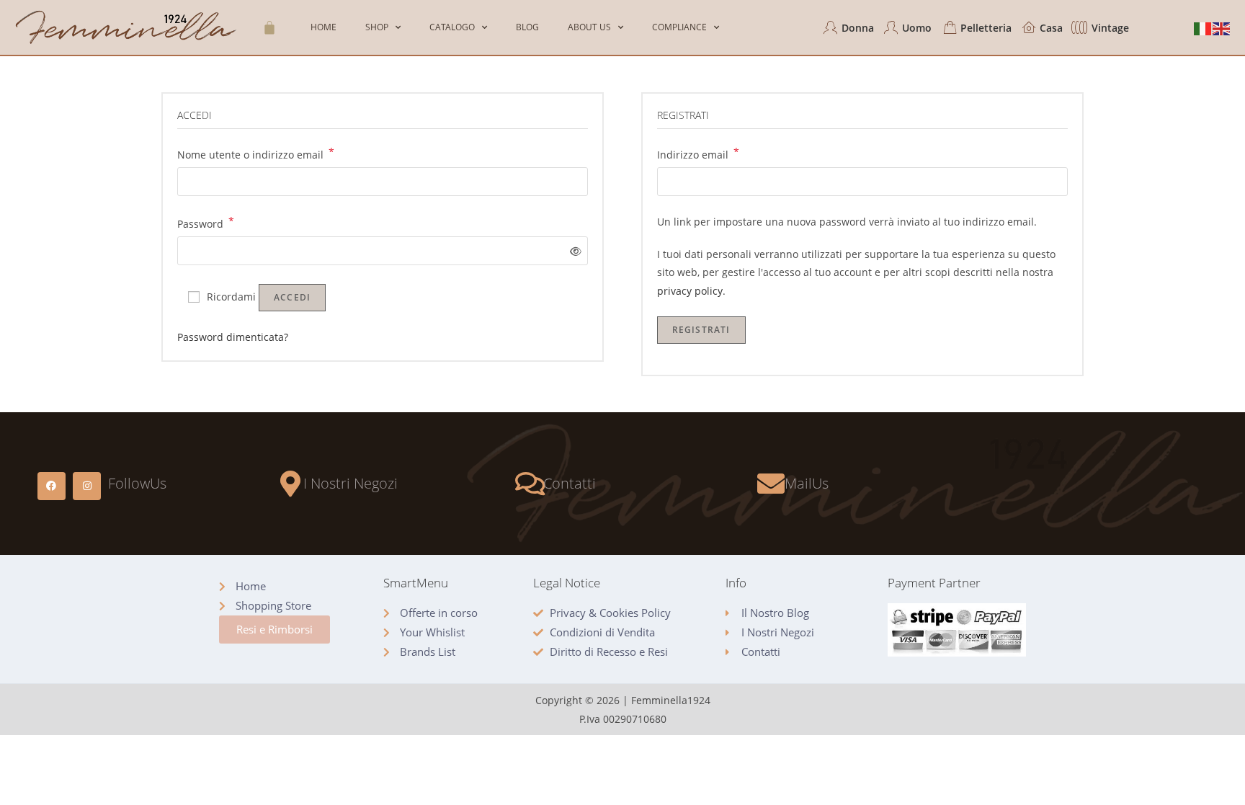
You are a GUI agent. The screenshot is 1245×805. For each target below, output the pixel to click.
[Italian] (1203, 28)
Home (323, 27)
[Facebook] (51, 486)
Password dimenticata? (232, 337)
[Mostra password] (572, 251)
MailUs (807, 483)
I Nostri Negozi (350, 483)
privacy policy (690, 291)
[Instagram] (87, 486)
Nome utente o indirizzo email (255, 153)
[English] (1222, 28)
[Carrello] (269, 27)
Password (205, 223)
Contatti (569, 483)
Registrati (701, 330)
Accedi (292, 297)
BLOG (527, 27)
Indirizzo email (698, 153)
